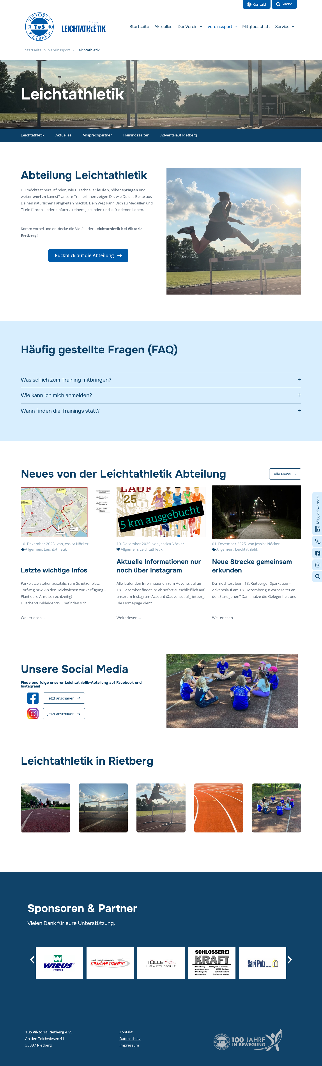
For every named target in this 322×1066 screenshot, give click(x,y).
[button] (284, 4)
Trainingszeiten (136, 135)
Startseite (33, 49)
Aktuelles (63, 135)
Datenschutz (130, 1038)
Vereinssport (59, 49)
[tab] (161, 380)
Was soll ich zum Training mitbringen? (66, 380)
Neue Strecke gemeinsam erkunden (252, 566)
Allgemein (33, 549)
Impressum (129, 1045)
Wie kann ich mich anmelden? (56, 395)
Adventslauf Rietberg (178, 135)
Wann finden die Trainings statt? (60, 411)
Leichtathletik (32, 135)
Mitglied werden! (317, 509)
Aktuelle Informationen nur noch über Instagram (159, 566)
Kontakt (126, 1032)
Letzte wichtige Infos (54, 570)
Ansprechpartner (97, 135)
